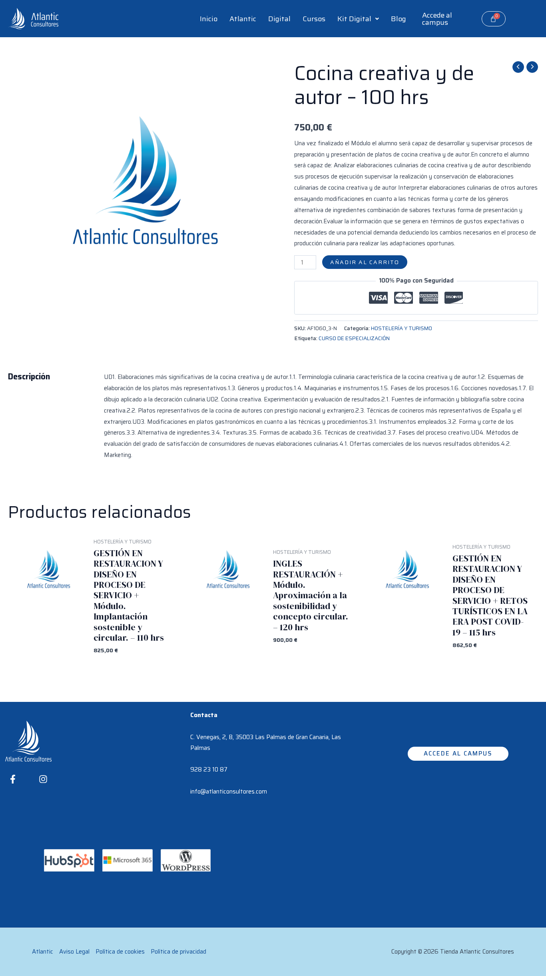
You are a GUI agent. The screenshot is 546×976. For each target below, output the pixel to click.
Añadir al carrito (364, 262)
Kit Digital (354, 18)
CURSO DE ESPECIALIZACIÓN (354, 338)
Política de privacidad (178, 951)
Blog (398, 18)
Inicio (208, 18)
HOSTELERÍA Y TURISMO (401, 328)
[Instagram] (43, 779)
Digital (279, 18)
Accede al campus (437, 19)
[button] (358, 18)
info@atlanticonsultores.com (228, 791)
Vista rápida (47, 650)
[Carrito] (494, 18)
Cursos (314, 18)
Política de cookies (120, 951)
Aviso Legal (74, 951)
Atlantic (242, 18)
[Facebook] (12, 779)
